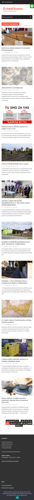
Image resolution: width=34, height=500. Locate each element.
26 (22, 421)
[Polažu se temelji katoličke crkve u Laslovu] (17, 152)
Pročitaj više (15, 61)
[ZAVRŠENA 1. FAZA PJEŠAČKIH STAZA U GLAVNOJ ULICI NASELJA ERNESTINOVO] (17, 269)
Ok (17, 497)
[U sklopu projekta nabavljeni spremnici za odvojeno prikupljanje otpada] (17, 347)
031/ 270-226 (7, 448)
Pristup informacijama (8, 488)
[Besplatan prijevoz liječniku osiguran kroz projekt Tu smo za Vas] (17, 115)
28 (30, 421)
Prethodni (12, 421)
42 (24, 423)
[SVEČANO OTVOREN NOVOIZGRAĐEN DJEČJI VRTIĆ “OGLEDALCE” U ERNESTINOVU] (17, 230)
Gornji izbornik (8, 2)
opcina (17, 52)
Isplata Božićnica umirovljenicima (12, 88)
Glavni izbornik (8, 17)
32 (19, 423)
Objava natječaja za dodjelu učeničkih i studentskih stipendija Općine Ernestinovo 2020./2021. (15, 400)
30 (11, 423)
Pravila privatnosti (7, 485)
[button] (32, 6)
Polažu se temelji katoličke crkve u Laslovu (15, 164)
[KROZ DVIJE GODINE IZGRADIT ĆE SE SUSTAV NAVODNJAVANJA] (17, 36)
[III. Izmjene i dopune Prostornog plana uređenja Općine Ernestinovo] (17, 308)
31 (15, 423)
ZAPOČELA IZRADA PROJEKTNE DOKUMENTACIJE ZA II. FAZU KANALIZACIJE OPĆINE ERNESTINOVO (16, 203)
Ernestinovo (12, 8)
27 (26, 421)
